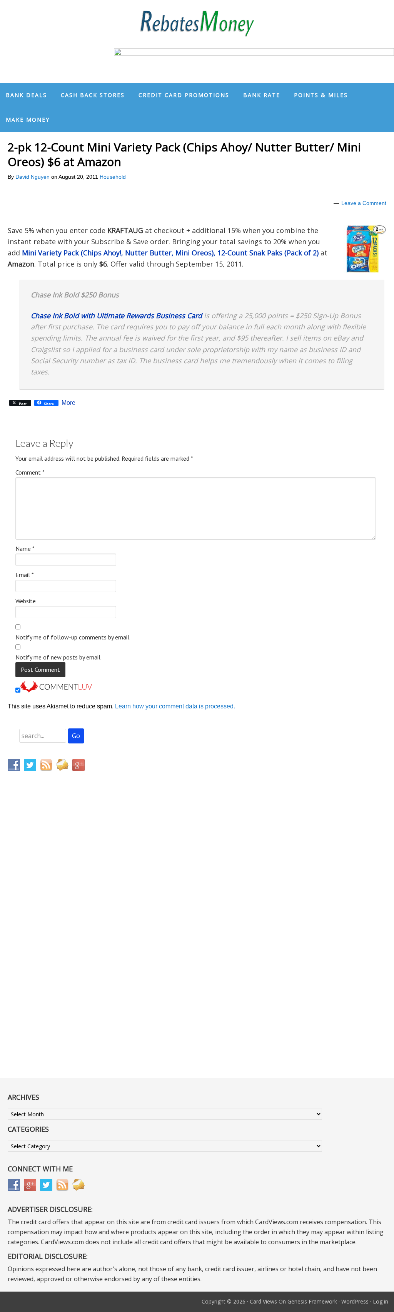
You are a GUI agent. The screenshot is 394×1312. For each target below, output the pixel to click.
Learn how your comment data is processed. (175, 706)
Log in (380, 1301)
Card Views (263, 1301)
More (68, 403)
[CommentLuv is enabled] (56, 690)
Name (25, 548)
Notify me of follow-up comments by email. (72, 637)
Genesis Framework (312, 1301)
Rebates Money (197, 24)
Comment (30, 472)
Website (25, 601)
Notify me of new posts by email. (58, 657)
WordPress (355, 1301)
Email (24, 575)
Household (113, 177)
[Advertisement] (44, 938)
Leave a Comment (363, 203)
